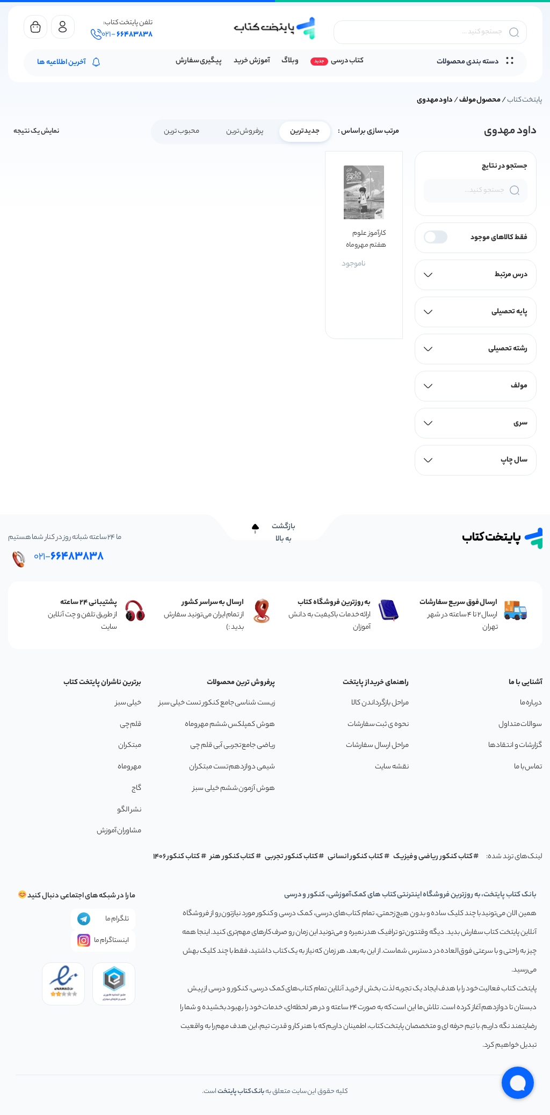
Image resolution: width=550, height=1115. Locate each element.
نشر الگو (129, 810)
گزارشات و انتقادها (515, 745)
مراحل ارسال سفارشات (377, 745)
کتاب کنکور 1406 (176, 857)
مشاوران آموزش (119, 831)
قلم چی (131, 724)
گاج (136, 788)
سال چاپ (514, 460)
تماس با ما (528, 767)
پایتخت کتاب (524, 100)
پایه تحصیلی (509, 312)
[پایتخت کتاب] (275, 28)
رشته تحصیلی (507, 349)
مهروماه (129, 767)
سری (520, 423)
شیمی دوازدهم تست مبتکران (232, 767)
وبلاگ (290, 61)
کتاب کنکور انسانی (355, 857)
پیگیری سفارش (199, 61)
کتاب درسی (347, 61)
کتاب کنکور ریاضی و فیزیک (433, 857)
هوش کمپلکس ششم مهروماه (230, 724)
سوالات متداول (520, 724)
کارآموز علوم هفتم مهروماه (366, 239)
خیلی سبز (128, 703)
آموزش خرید (252, 61)
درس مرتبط (511, 275)
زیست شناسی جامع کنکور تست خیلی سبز (217, 703)
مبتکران (129, 745)
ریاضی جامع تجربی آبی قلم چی (232, 745)
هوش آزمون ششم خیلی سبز (234, 788)
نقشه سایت (392, 767)
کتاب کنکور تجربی (291, 857)
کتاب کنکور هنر (232, 857)
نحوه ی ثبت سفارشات (378, 724)
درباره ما (531, 703)
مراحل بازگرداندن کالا (379, 703)
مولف (519, 386)
